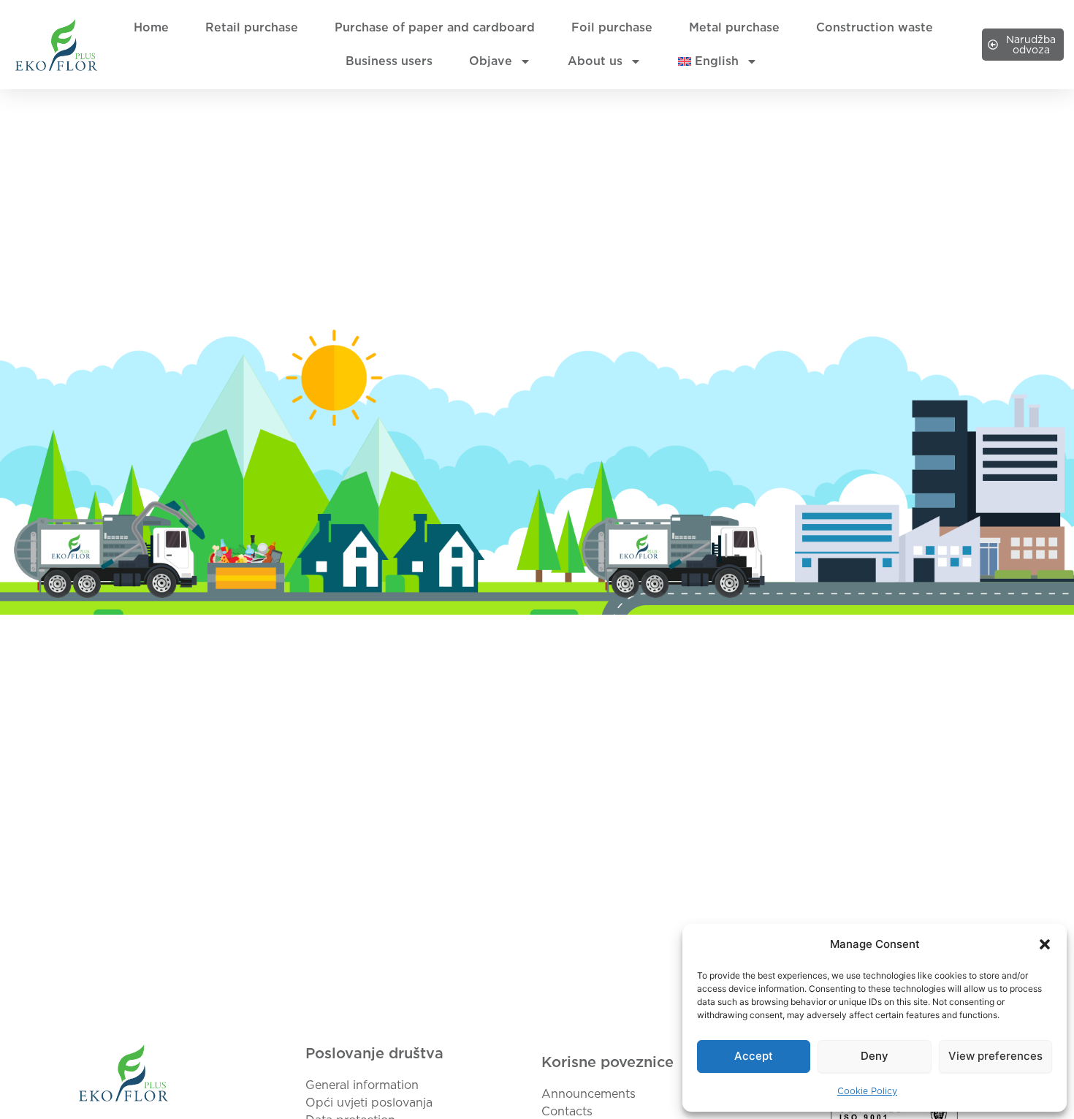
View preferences (995, 1056)
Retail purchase (251, 27)
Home (151, 27)
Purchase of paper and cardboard (435, 27)
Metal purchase (734, 27)
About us (595, 61)
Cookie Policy (867, 1090)
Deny (874, 1056)
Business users (389, 61)
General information (362, 1085)
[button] (1044, 944)
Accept (753, 1056)
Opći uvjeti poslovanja (369, 1102)
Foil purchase (611, 27)
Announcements (588, 1094)
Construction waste (874, 27)
